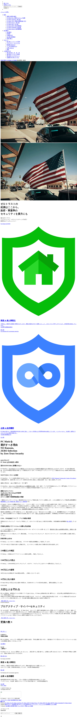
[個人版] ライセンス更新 (13, 54)
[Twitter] (2, 701)
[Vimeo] (4, 701)
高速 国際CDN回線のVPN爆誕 (9, 60)
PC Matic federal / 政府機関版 (14, 29)
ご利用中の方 (7, 51)
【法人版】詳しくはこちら (8, 618)
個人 (5, 3)
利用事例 (47, 704)
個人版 (2, 670)
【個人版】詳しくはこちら (8, 601)
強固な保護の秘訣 (11, 16)
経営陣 (8, 33)
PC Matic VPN (25, 703)
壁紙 (8, 49)
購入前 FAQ (4, 656)
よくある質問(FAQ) (12, 46)
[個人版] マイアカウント (13, 56)
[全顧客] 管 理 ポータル (13, 57)
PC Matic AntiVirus (17, 703)
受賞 (16, 706)
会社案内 (6, 30)
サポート (6, 40)
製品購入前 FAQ (11, 45)
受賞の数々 (10, 38)
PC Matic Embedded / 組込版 (14, 27)
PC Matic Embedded (58, 703)
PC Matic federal (67, 703)
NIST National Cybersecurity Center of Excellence (64, 478)
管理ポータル (7, 4)
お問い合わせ (10, 48)
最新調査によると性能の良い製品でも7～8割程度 (14, 501)
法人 (7, 3)
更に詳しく (4, 631)
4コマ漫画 (30, 706)
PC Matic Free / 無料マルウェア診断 (16, 18)
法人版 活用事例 (11, 37)
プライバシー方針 (5, 700)
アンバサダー (21, 706)
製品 (5, 14)
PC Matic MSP (49, 703)
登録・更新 (18, 713)
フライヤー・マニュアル (13, 43)
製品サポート (8, 704)
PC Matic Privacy (34, 703)
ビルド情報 (54, 704)
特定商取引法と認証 (16, 700)
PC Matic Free (8, 703)
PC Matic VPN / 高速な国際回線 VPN (16, 21)
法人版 (2, 684)
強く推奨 (69, 521)
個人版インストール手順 (13, 41)
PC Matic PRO (41, 703)
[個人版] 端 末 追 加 (13, 52)
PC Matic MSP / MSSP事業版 (14, 26)
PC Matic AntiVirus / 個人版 (14, 19)
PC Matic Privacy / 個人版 (13, 22)
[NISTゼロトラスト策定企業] (11, 697)
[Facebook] (1, 701)
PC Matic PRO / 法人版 (12, 24)
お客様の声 (10, 35)
